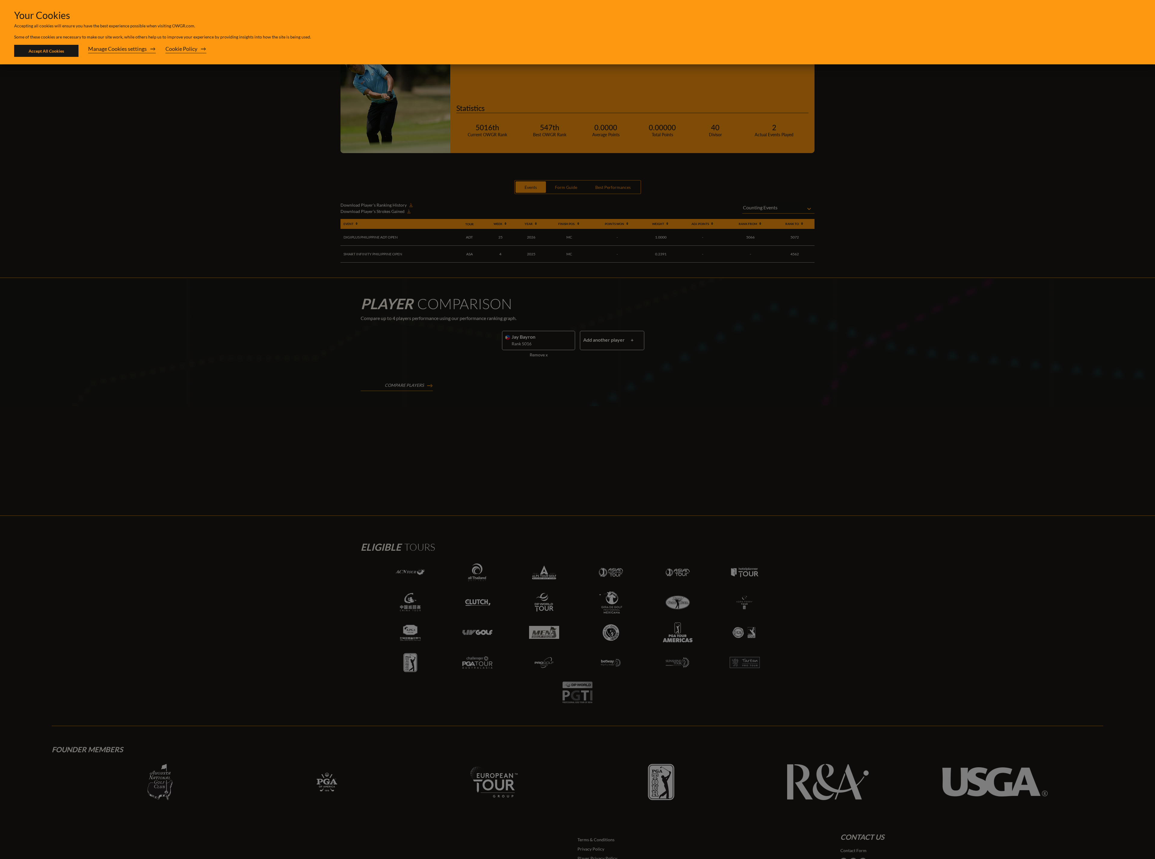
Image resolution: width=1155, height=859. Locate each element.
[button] (122, 51)
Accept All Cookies (46, 51)
